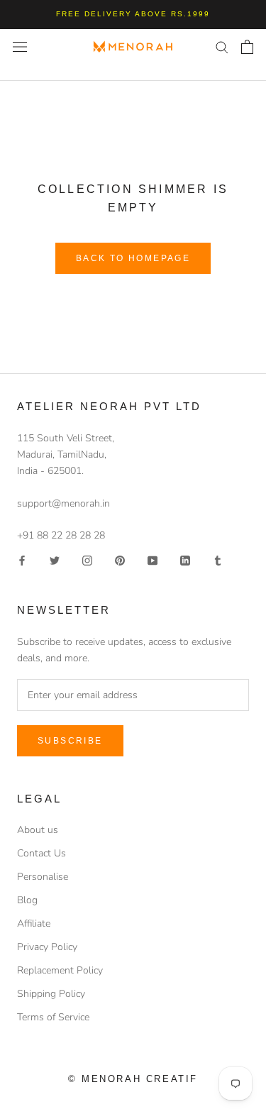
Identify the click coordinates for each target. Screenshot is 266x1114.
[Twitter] (55, 559)
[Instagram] (87, 559)
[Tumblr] (218, 559)
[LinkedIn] (185, 559)
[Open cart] (247, 47)
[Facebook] (22, 559)
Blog (27, 900)
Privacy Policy (47, 947)
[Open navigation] (20, 46)
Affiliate (33, 923)
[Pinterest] (120, 559)
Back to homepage (133, 258)
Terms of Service (53, 1017)
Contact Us (41, 853)
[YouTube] (152, 559)
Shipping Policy (51, 993)
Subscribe (70, 741)
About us (37, 830)
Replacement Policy (60, 970)
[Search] (222, 46)
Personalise (42, 876)
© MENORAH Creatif (133, 1079)
